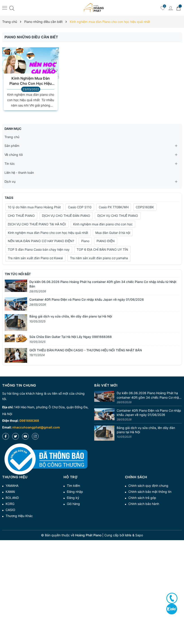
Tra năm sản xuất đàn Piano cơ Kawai (35, 258)
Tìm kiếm (73, 485)
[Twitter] (15, 436)
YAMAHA (12, 485)
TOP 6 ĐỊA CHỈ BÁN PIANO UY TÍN (102, 249)
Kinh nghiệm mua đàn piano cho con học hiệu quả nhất (30, 81)
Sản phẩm (11, 146)
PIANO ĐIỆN (105, 241)
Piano (85, 241)
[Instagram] (35, 436)
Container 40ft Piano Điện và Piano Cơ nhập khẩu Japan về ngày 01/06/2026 (86, 299)
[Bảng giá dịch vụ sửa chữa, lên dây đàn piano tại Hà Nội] (16, 322)
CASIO (10, 510)
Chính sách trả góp (142, 498)
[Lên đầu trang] (179, 615)
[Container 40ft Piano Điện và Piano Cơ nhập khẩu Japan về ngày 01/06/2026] (16, 304)
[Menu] (4, 7)
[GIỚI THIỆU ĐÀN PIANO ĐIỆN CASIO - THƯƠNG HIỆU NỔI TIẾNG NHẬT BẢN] (16, 355)
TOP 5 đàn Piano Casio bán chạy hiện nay (39, 249)
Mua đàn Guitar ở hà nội (112, 233)
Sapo (139, 535)
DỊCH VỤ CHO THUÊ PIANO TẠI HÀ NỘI (37, 224)
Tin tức (9, 163)
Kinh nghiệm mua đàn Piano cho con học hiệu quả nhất (48, 233)
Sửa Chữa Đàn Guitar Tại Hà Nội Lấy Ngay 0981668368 (70, 337)
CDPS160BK (145, 207)
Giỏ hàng (73, 504)
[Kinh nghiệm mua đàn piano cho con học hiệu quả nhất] (30, 63)
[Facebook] (5, 436)
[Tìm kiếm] (12, 8)
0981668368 (29, 420)
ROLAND (12, 498)
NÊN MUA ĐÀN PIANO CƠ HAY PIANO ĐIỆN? (41, 241)
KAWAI (10, 492)
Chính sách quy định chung (148, 485)
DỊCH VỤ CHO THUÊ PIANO (117, 215)
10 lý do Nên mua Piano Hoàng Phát (34, 207)
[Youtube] (25, 436)
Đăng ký (73, 498)
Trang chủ (11, 137)
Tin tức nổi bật (18, 274)
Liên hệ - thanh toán (19, 172)
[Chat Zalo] (171, 609)
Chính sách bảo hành (143, 504)
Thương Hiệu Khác (19, 516)
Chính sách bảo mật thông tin (149, 492)
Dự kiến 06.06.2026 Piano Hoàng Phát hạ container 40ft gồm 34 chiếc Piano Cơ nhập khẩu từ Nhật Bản (149, 395)
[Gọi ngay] (171, 598)
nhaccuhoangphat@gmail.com (36, 427)
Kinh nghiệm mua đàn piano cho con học (103, 224)
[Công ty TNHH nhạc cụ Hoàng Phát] (94, 7)
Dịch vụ (9, 181)
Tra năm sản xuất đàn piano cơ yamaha (99, 258)
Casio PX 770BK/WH (114, 207)
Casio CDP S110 (80, 207)
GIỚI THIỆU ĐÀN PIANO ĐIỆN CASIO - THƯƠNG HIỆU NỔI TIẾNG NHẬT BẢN (85, 350)
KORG (10, 504)
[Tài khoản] (170, 7)
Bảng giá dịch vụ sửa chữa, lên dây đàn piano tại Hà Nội (70, 316)
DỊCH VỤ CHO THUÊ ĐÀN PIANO (66, 215)
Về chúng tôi (13, 155)
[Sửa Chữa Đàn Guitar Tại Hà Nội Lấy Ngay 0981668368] (16, 338)
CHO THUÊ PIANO (21, 215)
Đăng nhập (75, 492)
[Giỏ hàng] (178, 7)
